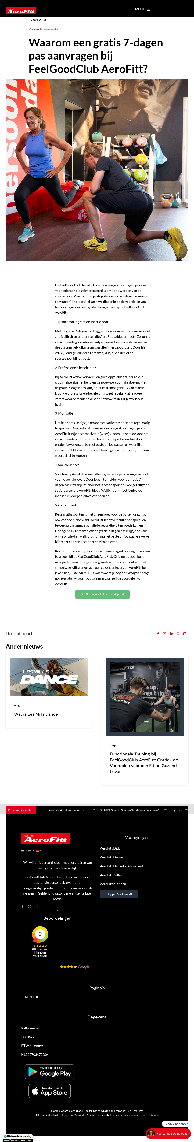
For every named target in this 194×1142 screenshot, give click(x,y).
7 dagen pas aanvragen (134, 1115)
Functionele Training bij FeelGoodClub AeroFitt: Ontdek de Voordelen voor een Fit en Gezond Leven (144, 762)
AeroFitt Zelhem (112, 875)
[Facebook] (158, 633)
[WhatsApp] (178, 633)
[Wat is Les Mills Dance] (49, 660)
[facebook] (22, 906)
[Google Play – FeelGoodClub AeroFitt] (49, 1062)
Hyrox (143, 810)
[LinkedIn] (171, 633)
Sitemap (154, 1115)
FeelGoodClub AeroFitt (71, 1115)
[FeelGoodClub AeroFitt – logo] (21, 9)
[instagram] (36, 906)
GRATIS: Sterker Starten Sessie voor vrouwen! (96, 810)
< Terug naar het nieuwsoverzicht (44, 29)
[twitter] (29, 906)
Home (54, 1110)
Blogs (17, 705)
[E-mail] (184, 633)
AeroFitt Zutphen (113, 884)
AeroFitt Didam (111, 848)
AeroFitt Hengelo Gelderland (121, 866)
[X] (164, 633)
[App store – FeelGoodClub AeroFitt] (49, 1084)
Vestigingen (136, 837)
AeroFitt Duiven (112, 857)
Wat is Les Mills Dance (36, 714)
